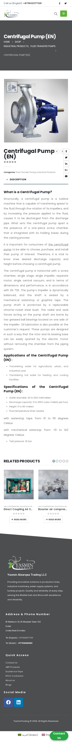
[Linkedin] (18, 702)
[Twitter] (65, 3)
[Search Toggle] (56, 14)
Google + (66, 170)
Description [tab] (18, 179)
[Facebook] (59, 3)
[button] (53, 461)
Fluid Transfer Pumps (26, 172)
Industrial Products (46, 172)
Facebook (66, 151)
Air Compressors (11, 506)
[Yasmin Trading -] (11, 13)
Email (66, 176)
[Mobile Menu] (63, 13)
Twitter (66, 157)
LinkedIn (66, 164)
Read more (20, 519)
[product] (19, 486)
